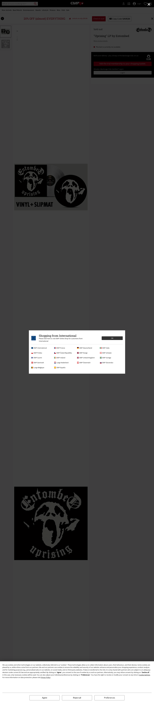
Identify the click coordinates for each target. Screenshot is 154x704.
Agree (44, 698)
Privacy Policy (45, 677)
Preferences (109, 697)
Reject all (77, 698)
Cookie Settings (144, 675)
